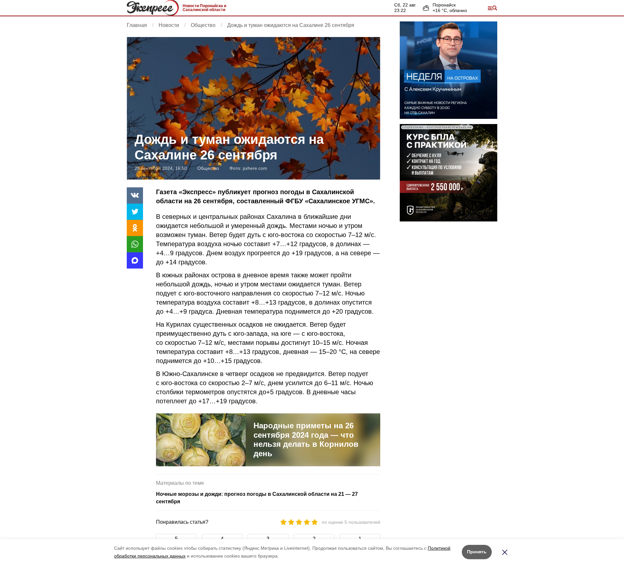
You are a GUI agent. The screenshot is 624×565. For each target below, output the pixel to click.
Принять (477, 551)
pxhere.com (255, 168)
